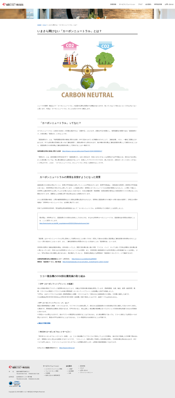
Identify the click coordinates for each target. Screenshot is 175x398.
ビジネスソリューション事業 (54, 369)
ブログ (140, 4)
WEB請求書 (158, 4)
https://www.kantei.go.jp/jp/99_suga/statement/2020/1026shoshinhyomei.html (64, 223)
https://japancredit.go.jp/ (67, 348)
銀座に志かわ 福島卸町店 (53, 375)
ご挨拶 (70, 369)
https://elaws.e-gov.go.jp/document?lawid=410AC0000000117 (82, 151)
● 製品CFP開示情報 (43, 323)
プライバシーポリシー (86, 372)
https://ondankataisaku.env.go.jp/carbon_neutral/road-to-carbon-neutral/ (85, 262)
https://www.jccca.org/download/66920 (84, 259)
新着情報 (113, 4)
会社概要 (71, 371)
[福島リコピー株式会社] (13, 3)
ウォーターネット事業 (52, 371)
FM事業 (48, 373)
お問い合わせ (169, 4)
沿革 (70, 373)
